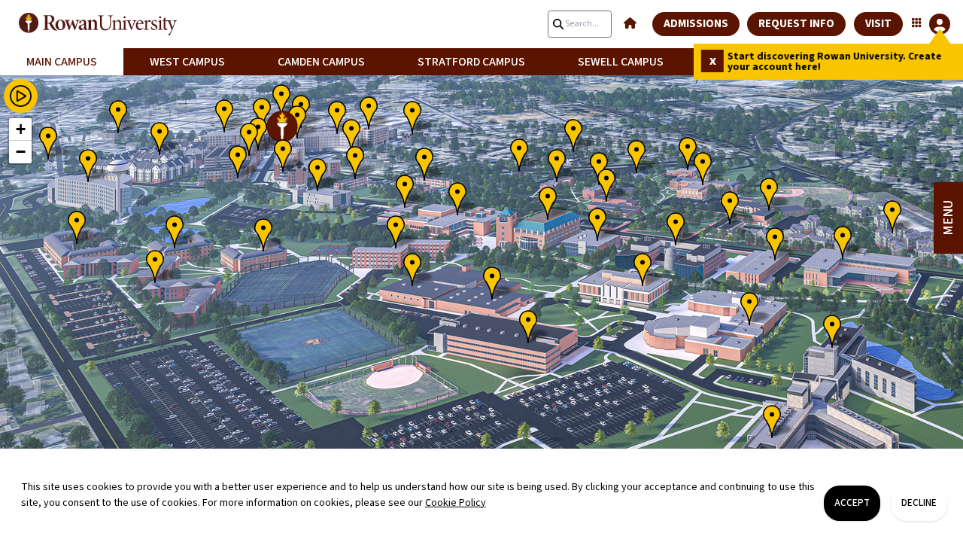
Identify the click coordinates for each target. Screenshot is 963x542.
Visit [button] (878, 24)
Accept (852, 503)
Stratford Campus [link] (471, 61)
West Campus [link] (187, 61)
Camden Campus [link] (321, 61)
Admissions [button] (696, 24)
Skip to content (481, 10)
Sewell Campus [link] (621, 61)
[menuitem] (61, 61)
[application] (481, 294)
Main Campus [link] (61, 61)
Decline (919, 503)
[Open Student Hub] (929, 24)
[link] (120, 24)
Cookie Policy (455, 502)
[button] (629, 24)
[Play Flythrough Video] (21, 96)
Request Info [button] (796, 24)
